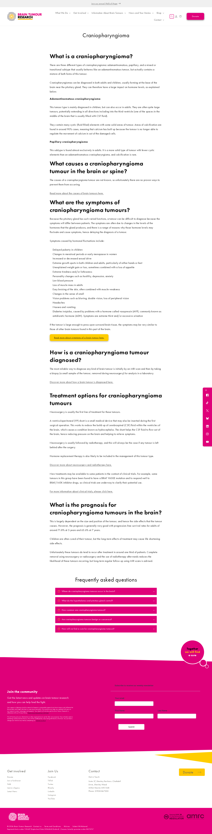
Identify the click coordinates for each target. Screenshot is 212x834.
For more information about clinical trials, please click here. (81, 491)
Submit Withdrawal (80, 826)
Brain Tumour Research (23, 826)
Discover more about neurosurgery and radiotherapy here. (81, 464)
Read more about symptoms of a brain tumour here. (79, 337)
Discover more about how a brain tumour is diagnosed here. (81, 382)
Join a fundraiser (14, 780)
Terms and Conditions (52, 826)
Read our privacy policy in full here (38, 713)
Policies (67, 826)
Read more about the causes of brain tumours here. (77, 193)
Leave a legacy (13, 788)
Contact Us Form (41, 720)
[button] (63, 13)
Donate (10, 777)
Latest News (12, 791)
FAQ (9, 784)
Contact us (37, 826)
